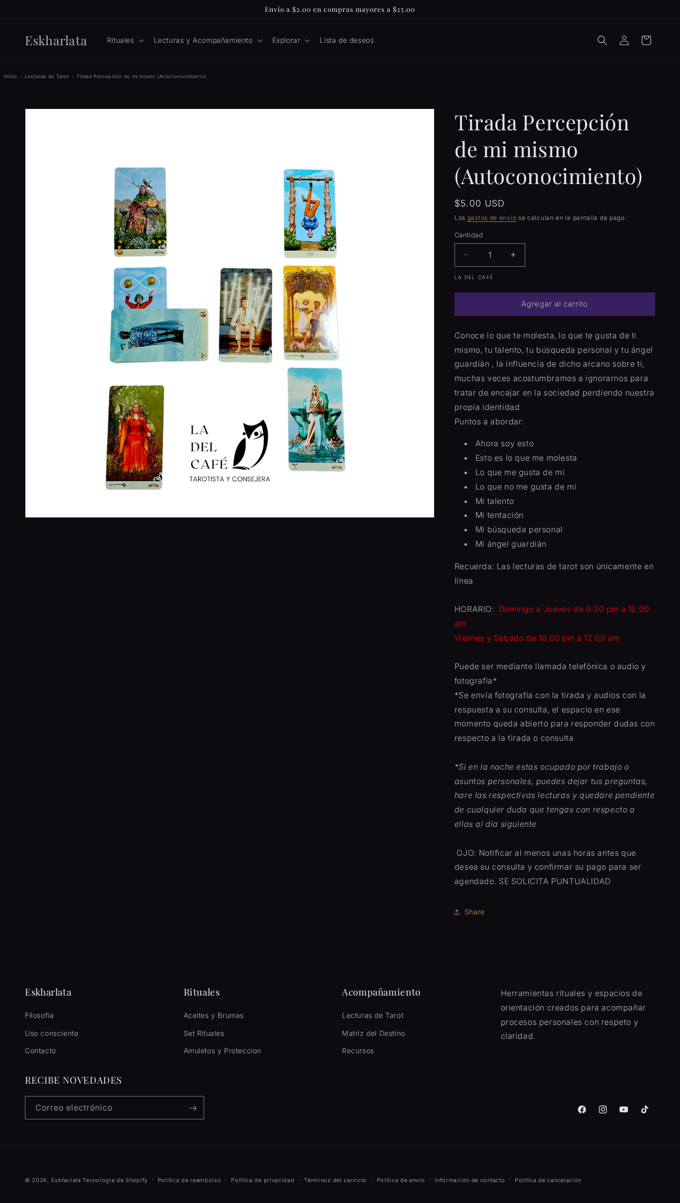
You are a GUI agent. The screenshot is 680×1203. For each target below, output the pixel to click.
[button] (124, 40)
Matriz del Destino (373, 1033)
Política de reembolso (190, 1179)
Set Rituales (204, 1033)
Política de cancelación (548, 1179)
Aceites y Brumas (214, 1015)
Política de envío (401, 1179)
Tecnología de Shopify (115, 1180)
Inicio (10, 76)
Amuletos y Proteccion (223, 1050)
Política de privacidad (262, 1179)
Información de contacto (470, 1179)
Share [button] (474, 911)
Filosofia (39, 1015)
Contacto (40, 1050)
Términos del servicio (335, 1179)
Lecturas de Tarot (47, 76)
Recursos (358, 1050)
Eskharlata (66, 1180)
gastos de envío (492, 217)
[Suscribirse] (193, 1108)
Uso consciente (51, 1033)
